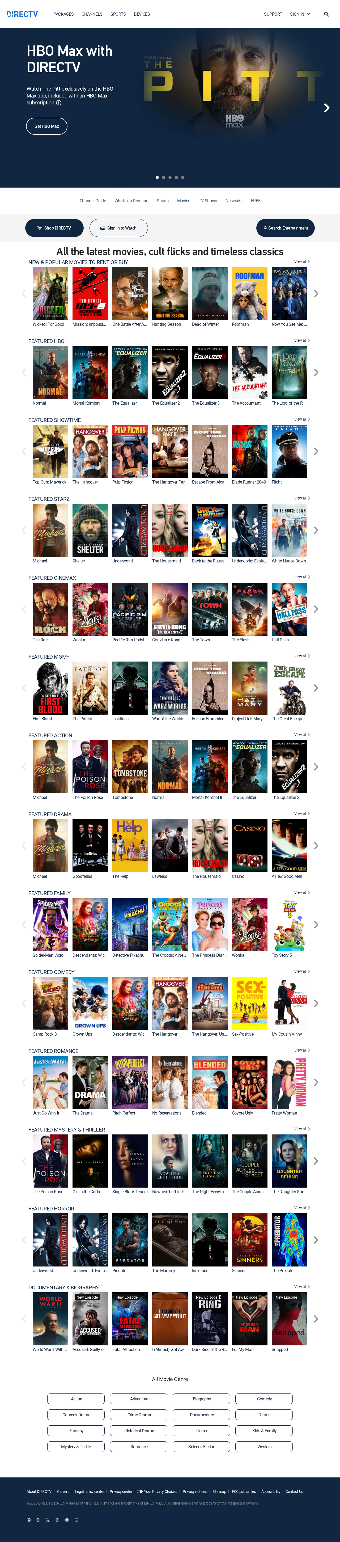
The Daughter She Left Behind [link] (299, 1192)
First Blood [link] (42, 719)
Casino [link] (238, 876)
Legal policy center (89, 1491)
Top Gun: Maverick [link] (49, 482)
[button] (326, 14)
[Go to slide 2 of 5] (163, 177)
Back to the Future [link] (208, 561)
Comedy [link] (264, 1399)
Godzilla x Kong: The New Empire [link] (182, 640)
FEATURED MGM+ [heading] (48, 656)
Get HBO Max (47, 126)
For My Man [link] (243, 1349)
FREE (256, 201)
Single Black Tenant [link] (130, 1192)
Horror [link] (201, 1431)
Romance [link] (139, 1447)
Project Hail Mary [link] (247, 719)
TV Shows (208, 201)
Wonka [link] (79, 640)
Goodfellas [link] (82, 876)
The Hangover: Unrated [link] (212, 1034)
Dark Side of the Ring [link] (211, 1349)
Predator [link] (120, 1270)
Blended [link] (199, 1113)
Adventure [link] (139, 1399)
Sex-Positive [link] (243, 1034)
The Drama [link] (83, 1113)
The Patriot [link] (82, 719)
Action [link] (76, 1399)
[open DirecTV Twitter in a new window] (48, 1520)
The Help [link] (120, 876)
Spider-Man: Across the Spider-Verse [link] (65, 955)
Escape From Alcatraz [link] (211, 482)
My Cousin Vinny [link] (287, 1034)
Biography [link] (202, 1399)
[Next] (326, 107)
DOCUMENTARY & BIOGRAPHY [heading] (63, 1287)
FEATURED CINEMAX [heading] (52, 577)
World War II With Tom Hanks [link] (59, 1349)
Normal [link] (39, 403)
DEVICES (142, 14)
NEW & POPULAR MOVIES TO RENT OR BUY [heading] (78, 262)
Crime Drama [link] (139, 1415)
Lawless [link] (159, 876)
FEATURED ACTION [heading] (50, 735)
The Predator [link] (283, 1270)
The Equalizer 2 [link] (166, 403)
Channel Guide (93, 201)
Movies (183, 201)
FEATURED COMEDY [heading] (51, 972)
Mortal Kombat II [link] (88, 403)
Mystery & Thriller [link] (76, 1447)
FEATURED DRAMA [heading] (49, 814)
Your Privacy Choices (160, 1491)
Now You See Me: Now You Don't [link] (301, 324)
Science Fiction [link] (201, 1447)
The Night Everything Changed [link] (219, 1192)
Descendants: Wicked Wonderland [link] (103, 955)
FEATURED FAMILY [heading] (49, 893)
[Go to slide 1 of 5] (157, 177)
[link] (50, 293)
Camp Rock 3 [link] (45, 1034)
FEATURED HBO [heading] (46, 341)
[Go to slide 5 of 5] (182, 177)
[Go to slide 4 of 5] (176, 177)
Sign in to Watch (122, 228)
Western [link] (264, 1447)
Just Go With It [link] (46, 1113)
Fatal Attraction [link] (126, 1349)
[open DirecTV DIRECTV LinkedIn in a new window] (29, 1520)
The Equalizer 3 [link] (206, 403)
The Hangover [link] (85, 482)
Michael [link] (40, 561)
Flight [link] (277, 482)
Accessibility (270, 1491)
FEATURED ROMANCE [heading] (53, 1051)
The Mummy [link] (163, 1270)
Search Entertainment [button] (288, 228)
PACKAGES (63, 14)
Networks (234, 201)
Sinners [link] (238, 1270)
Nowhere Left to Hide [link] (171, 1192)
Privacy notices (194, 1491)
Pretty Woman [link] (284, 1113)
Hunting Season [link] (166, 324)
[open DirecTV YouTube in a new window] (67, 1520)
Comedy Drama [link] (76, 1415)
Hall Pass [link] (280, 640)
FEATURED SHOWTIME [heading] (54, 420)
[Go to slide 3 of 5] (170, 177)
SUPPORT (273, 14)
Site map (219, 1491)
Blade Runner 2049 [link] (249, 482)
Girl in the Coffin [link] (87, 1192)
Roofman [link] (240, 324)
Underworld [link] (122, 561)
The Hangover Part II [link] (170, 482)
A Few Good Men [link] (287, 876)
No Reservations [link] (166, 1113)
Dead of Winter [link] (205, 324)
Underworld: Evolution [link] (251, 561)
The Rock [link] (41, 640)
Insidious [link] (120, 719)
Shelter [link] (79, 561)
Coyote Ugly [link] (242, 1113)
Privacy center (120, 1491)
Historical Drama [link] (139, 1431)
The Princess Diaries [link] (210, 955)
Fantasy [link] (76, 1431)
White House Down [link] (289, 561)
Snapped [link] (280, 1349)
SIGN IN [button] (297, 14)
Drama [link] (264, 1415)
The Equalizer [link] (124, 403)
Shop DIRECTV (57, 228)
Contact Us (294, 1491)
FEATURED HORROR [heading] (51, 1208)
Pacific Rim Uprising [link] (130, 640)
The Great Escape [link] (287, 719)
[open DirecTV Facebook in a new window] (38, 1520)
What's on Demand (131, 201)
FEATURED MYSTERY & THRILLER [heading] (66, 1129)
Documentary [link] (202, 1415)
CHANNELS (92, 14)
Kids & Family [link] (264, 1431)
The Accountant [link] (246, 403)
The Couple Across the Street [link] (257, 1192)
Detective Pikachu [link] (128, 955)
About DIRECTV (39, 1491)
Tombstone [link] (122, 797)
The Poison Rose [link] (88, 797)
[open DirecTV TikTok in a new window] (76, 1520)
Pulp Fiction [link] (123, 482)
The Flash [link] (241, 640)
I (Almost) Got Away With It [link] (176, 1349)
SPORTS (118, 14)
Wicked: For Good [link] (48, 324)
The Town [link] (201, 640)
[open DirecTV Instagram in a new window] (57, 1520)
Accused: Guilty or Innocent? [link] (98, 1349)
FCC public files (243, 1491)
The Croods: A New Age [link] (173, 955)
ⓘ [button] (58, 102)
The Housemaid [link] (166, 561)
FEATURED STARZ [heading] (48, 498)
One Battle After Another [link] (133, 324)
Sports (162, 201)
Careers (62, 1491)
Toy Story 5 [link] (282, 955)
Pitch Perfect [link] (123, 1113)
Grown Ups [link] (82, 1034)
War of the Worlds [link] (168, 719)
